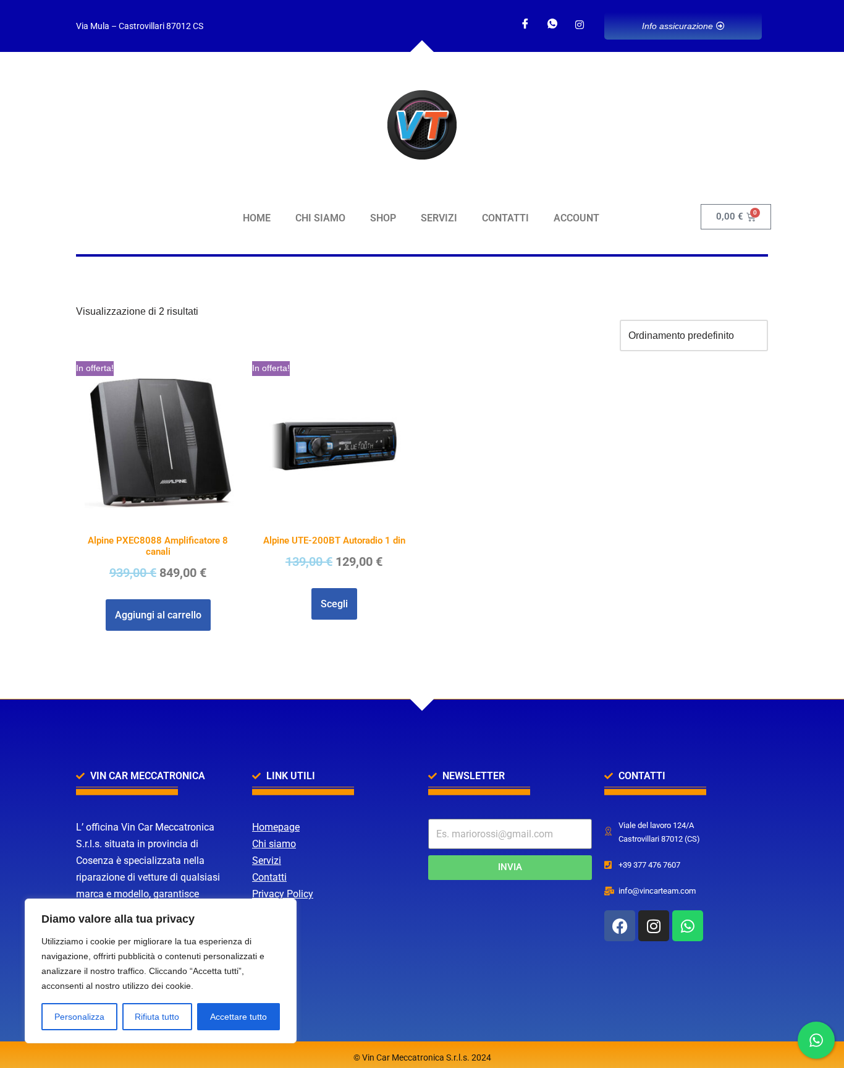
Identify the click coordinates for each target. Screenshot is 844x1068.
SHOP (383, 218)
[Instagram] (579, 24)
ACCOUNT (576, 218)
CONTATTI (505, 218)
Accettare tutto (238, 1017)
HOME (257, 218)
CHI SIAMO (320, 218)
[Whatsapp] (552, 24)
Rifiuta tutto (157, 1017)
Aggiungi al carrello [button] (158, 615)
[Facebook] (525, 24)
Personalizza (79, 1017)
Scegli (334, 604)
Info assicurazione (677, 26)
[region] (161, 971)
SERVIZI (439, 218)
